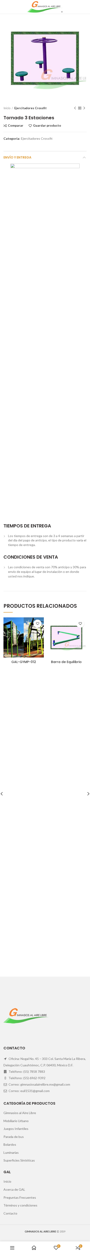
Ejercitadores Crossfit (30, 108)
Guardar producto (47, 125)
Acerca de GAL (14, 1189)
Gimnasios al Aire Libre (19, 1113)
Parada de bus (13, 1137)
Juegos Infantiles (15, 1129)
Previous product (75, 108)
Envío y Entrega (17, 157)
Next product (84, 108)
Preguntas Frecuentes (19, 1197)
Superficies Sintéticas (19, 1160)
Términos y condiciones (20, 1205)
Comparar (15, 125)
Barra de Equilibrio (66, 662)
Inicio (7, 108)
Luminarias (11, 1152)
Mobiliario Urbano (16, 1121)
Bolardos (9, 1144)
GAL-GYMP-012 (23, 662)
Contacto (10, 1213)
